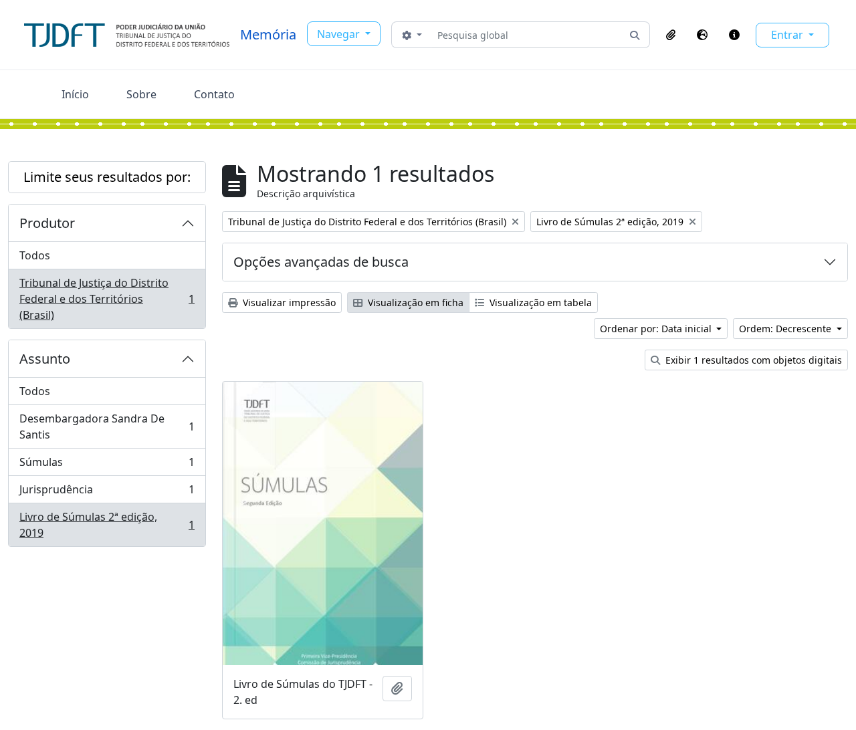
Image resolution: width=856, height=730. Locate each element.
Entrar (788, 34)
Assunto (44, 359)
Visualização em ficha (414, 302)
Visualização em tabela (539, 302)
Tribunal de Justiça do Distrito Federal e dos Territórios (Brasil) (107, 298)
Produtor (47, 223)
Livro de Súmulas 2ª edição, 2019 (107, 524)
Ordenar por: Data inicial (657, 328)
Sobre (141, 94)
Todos (34, 255)
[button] (670, 34)
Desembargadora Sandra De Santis (107, 426)
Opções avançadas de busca (321, 262)
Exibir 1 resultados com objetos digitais (752, 360)
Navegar (339, 34)
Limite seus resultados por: (107, 177)
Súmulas (107, 465)
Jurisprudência (107, 492)
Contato (214, 94)
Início (75, 94)
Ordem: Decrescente (786, 328)
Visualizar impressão (288, 302)
